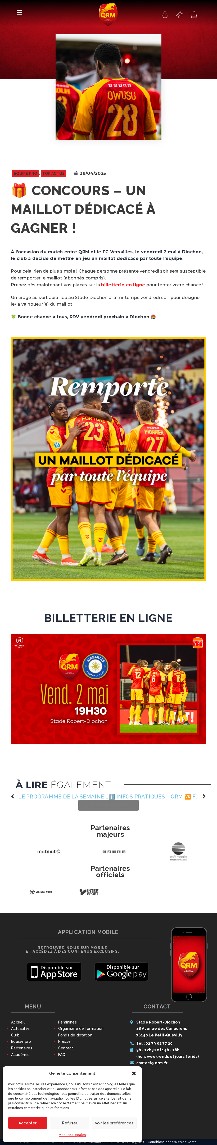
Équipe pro (25, 173)
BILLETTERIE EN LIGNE (108, 618)
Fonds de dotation (75, 1038)
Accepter (28, 1123)
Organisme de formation (81, 1032)
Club (15, 1038)
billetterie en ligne (123, 284)
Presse (64, 1045)
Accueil (18, 1025)
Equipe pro (21, 1045)
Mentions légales (72, 1135)
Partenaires (21, 1051)
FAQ (62, 1058)
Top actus (53, 173)
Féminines (67, 1025)
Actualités (20, 1032)
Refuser (69, 1123)
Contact (65, 1051)
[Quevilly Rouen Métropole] (165, 14)
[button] (134, 1073)
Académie (20, 1058)
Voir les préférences (114, 1123)
